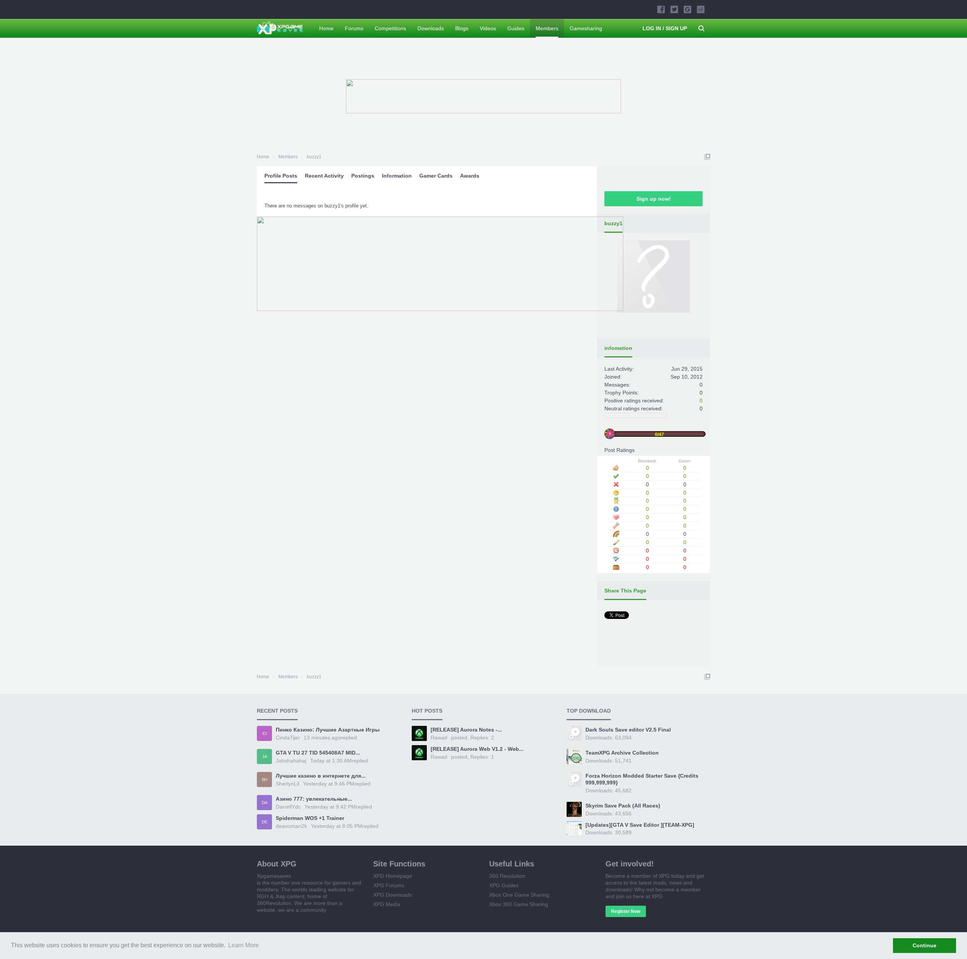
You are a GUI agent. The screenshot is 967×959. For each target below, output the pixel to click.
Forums (354, 28)
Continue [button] (924, 945)
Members (547, 28)
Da (264, 802)
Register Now (625, 911)
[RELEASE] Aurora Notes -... (466, 730)
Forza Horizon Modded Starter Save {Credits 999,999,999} (641, 779)
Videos (488, 28)
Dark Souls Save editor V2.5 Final (628, 730)
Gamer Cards (436, 176)
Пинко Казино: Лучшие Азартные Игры (328, 730)
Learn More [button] (243, 945)
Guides (515, 28)
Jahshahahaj (291, 761)
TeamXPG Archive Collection (622, 753)
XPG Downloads (392, 895)
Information (397, 176)
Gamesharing (586, 28)
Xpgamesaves (274, 876)
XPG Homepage (392, 876)
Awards (469, 176)
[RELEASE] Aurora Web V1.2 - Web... (477, 749)
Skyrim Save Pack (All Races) (622, 806)
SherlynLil (287, 784)
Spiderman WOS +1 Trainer (310, 818)
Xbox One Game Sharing (519, 895)
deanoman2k (291, 826)
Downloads (430, 28)
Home (326, 28)
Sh (264, 779)
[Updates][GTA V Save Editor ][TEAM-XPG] (639, 825)
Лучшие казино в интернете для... (321, 776)
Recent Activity (324, 176)
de (264, 822)
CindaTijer (288, 738)
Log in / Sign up (665, 28)
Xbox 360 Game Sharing (518, 904)
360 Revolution (507, 876)
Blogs (461, 28)
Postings (362, 176)
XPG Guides (504, 885)
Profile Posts (280, 176)
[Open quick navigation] (707, 156)
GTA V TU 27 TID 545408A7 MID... (318, 753)
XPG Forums (388, 885)
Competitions (390, 28)
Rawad (439, 738)
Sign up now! (653, 199)
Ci (265, 733)
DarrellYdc (288, 807)
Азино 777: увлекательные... (314, 799)
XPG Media (386, 904)
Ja (264, 756)
